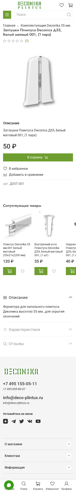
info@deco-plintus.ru (23, 397)
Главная (9, 25)
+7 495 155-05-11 (20, 383)
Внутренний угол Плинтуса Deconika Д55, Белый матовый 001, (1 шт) (48, 250)
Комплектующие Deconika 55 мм (45, 25)
